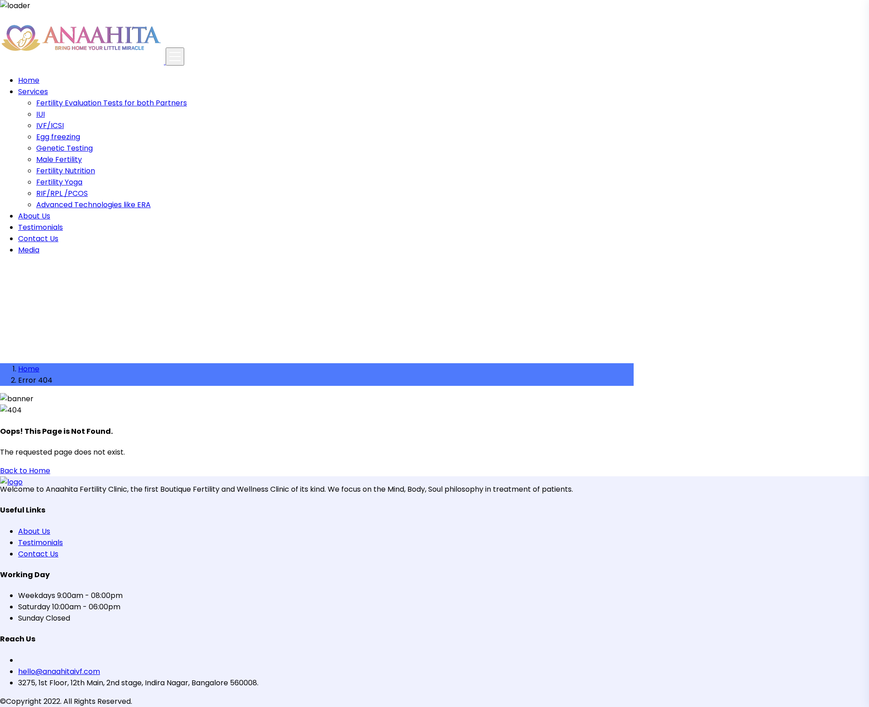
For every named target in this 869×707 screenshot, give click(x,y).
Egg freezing (58, 137)
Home (28, 80)
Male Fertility (59, 159)
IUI (40, 114)
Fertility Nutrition (65, 171)
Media (28, 250)
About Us (34, 216)
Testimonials (40, 227)
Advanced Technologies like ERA (93, 204)
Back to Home (25, 470)
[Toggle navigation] (175, 56)
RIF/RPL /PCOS (62, 193)
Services (33, 91)
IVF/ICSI (50, 125)
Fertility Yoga (59, 182)
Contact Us (38, 238)
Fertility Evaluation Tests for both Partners (111, 103)
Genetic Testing (64, 148)
